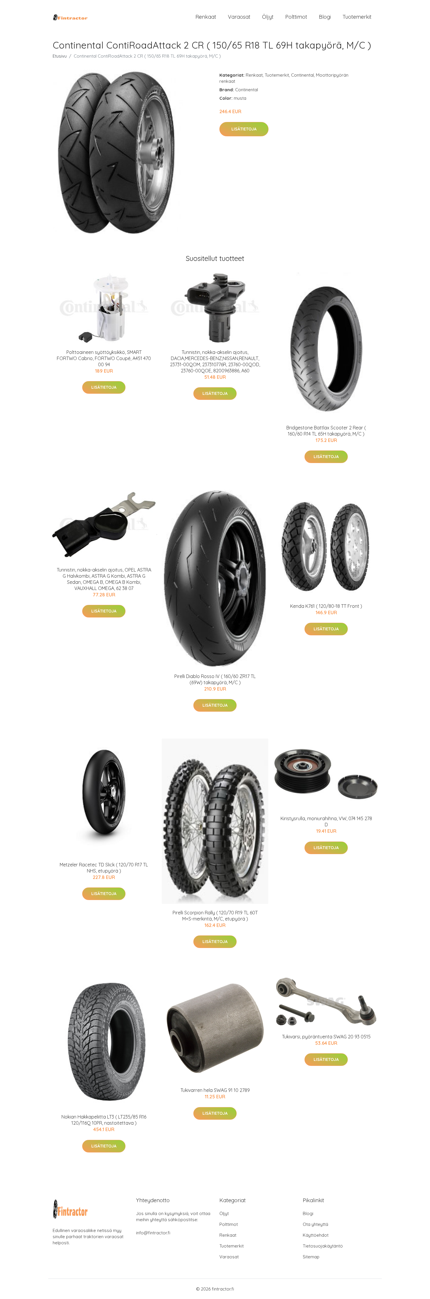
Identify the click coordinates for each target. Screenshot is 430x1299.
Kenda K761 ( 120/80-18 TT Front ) (326, 606)
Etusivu (60, 56)
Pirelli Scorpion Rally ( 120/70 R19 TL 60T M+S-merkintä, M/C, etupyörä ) (215, 916)
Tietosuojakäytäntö (323, 1246)
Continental (302, 75)
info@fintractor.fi (153, 1233)
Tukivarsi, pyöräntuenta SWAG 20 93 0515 (326, 1037)
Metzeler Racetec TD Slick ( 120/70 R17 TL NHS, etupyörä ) (104, 868)
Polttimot (296, 16)
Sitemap (311, 1257)
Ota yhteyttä (315, 1224)
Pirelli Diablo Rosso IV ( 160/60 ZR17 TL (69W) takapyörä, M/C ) (215, 679)
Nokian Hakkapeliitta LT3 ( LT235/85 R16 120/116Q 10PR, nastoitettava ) (103, 1120)
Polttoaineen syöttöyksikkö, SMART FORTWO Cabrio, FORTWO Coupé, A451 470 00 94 (104, 358)
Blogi (325, 16)
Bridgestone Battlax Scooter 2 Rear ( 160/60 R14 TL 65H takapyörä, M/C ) (326, 431)
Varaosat (239, 16)
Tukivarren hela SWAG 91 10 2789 (215, 1090)
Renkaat (205, 16)
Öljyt (268, 16)
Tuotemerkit (357, 16)
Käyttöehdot (315, 1235)
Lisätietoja (244, 129)
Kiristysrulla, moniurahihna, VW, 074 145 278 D (326, 821)
